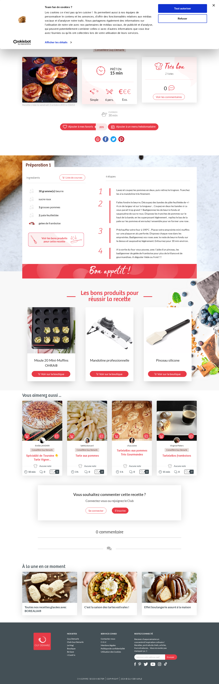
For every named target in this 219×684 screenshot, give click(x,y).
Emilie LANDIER (42, 445)
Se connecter (96, 510)
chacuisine (132, 445)
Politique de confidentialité (113, 648)
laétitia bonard (87, 445)
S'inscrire (120, 510)
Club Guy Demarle (75, 642)
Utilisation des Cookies (111, 651)
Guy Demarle (73, 639)
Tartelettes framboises (176, 455)
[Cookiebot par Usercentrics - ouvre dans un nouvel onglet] (22, 42)
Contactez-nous (108, 639)
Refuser (182, 18)
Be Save (70, 651)
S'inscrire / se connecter (90, 679)
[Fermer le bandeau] (213, 5)
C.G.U (103, 642)
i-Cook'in (71, 655)
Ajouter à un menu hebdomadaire (136, 126)
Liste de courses (74, 177)
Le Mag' (70, 645)
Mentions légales (108, 645)
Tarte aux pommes (87, 455)
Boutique (71, 648)
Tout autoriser (182, 8)
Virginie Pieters (177, 445)
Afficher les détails (56, 42)
